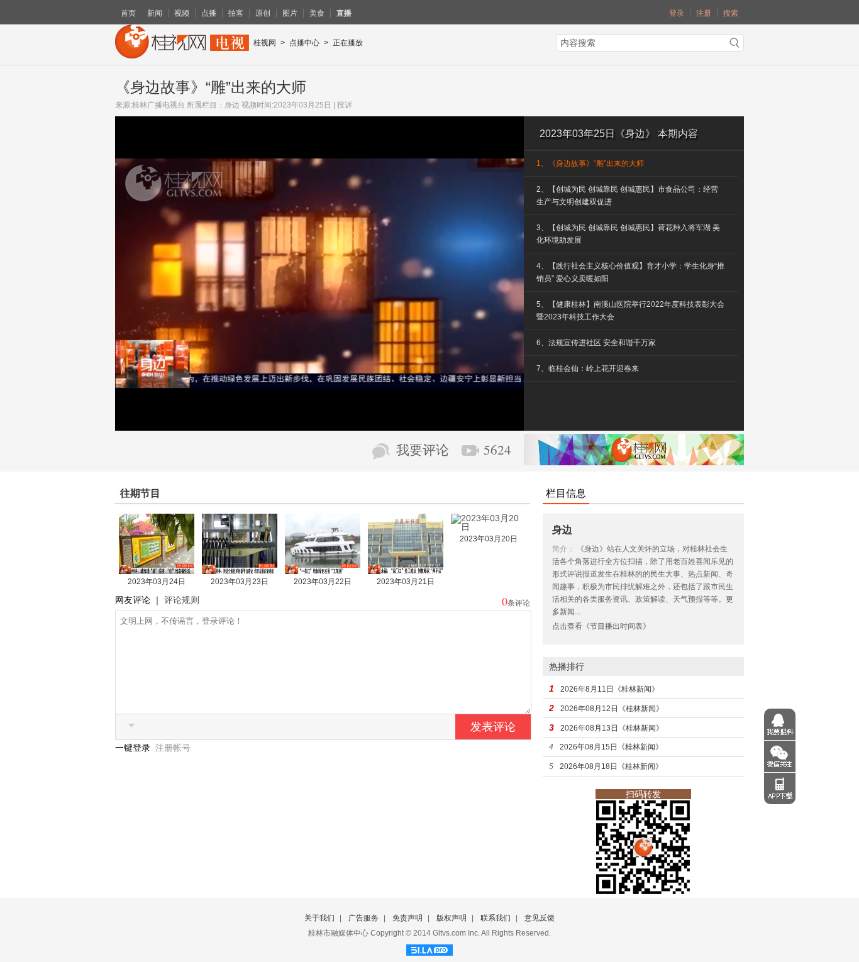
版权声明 (451, 918)
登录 (676, 13)
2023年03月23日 (240, 581)
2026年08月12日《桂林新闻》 (611, 708)
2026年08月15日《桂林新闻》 (611, 747)
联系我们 (495, 918)
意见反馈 (539, 918)
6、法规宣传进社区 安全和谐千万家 (596, 342)
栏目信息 (566, 493)
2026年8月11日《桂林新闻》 (609, 689)
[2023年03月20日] (488, 527)
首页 (128, 13)
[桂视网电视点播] (182, 54)
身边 (232, 105)
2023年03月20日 (489, 538)
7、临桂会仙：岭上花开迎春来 (587, 368)
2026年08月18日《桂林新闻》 (611, 766)
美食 (316, 13)
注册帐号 (173, 748)
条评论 (518, 603)
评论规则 (181, 600)
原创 (262, 13)
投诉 (344, 105)
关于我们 (319, 918)
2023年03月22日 (323, 581)
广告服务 (363, 918)
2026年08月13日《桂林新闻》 (611, 728)
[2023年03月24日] (156, 570)
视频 (181, 13)
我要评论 (422, 450)
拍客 (235, 13)
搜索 (730, 13)
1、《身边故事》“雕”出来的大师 (590, 163)
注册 (703, 13)
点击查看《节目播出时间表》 (601, 626)
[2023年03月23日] (239, 570)
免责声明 (407, 918)
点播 (208, 13)
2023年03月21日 (406, 581)
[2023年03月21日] (405, 570)
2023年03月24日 (157, 581)
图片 (289, 13)
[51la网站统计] (429, 948)
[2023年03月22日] (322, 570)
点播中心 (304, 42)
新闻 (154, 13)
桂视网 (264, 42)
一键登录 (134, 748)
